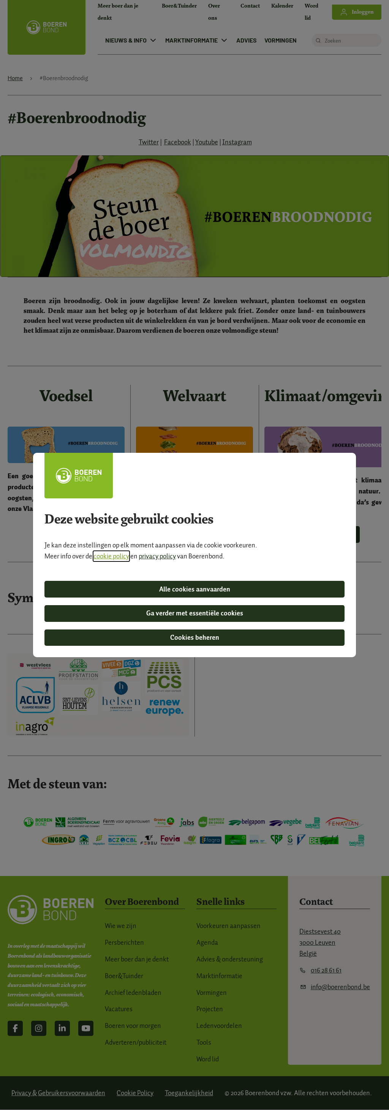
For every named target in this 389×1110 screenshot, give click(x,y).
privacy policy (157, 556)
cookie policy (111, 556)
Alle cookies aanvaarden (194, 589)
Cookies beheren (194, 637)
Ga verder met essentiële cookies (194, 613)
